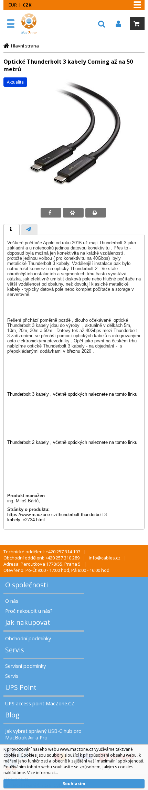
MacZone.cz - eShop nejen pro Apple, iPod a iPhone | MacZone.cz (36, 23)
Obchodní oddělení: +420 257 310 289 (41, 558)
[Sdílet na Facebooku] (51, 212)
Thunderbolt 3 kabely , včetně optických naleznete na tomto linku (72, 394)
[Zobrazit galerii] (74, 195)
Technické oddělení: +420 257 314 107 (41, 551)
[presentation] (11, 229)
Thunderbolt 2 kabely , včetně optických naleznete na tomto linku (72, 442)
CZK (27, 5)
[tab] (11, 229)
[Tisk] (95, 212)
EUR (13, 5)
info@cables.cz (104, 558)
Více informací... (42, 773)
